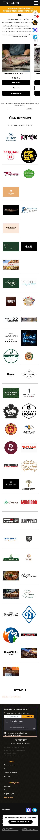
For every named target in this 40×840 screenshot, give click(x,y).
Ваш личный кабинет (11, 765)
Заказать (16, 88)
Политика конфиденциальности (28, 829)
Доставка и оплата (10, 773)
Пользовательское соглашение (8, 829)
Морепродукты (9, 794)
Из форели (7, 786)
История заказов (10, 769)
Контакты (7, 776)
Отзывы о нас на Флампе (11, 697)
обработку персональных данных (15, 734)
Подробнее (16, 82)
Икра (6, 790)
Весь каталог (8, 797)
